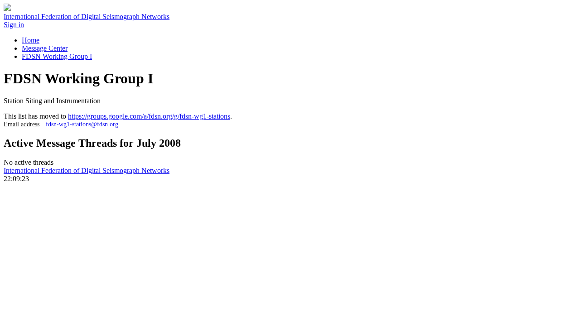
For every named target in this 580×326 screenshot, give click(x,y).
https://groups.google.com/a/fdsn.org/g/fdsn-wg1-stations (149, 116)
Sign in (14, 25)
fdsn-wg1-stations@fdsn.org (82, 124)
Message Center (45, 48)
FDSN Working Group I (57, 56)
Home (30, 40)
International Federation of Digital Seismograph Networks (86, 170)
